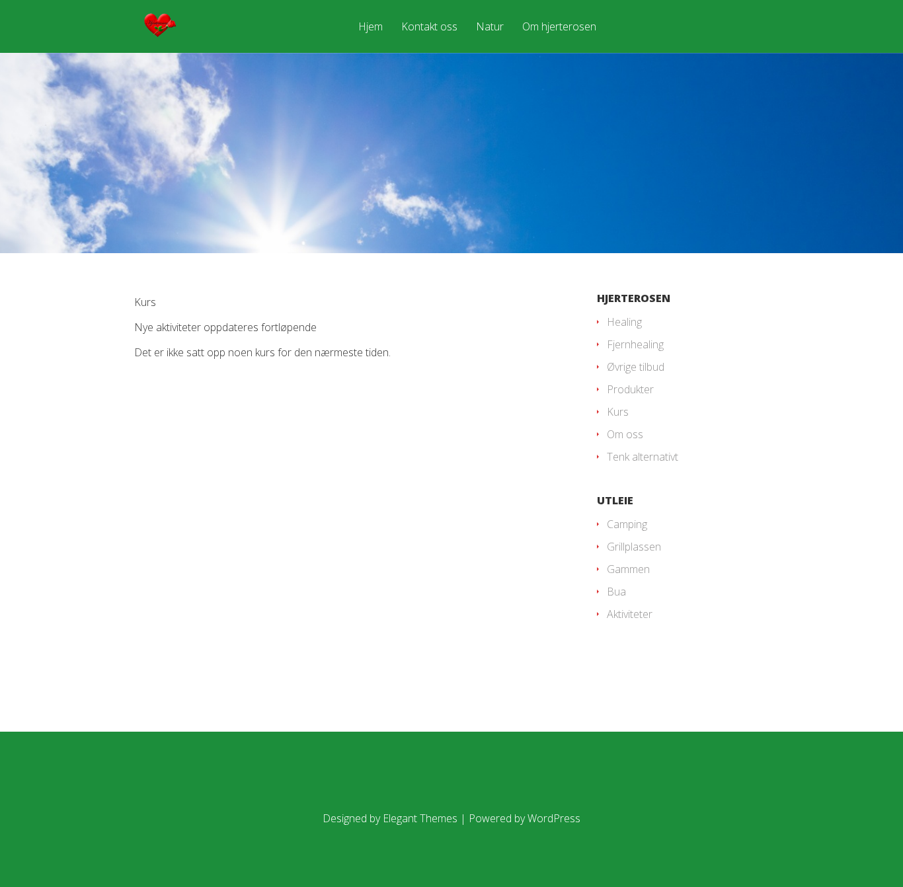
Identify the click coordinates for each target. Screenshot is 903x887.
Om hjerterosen (559, 27)
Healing (624, 322)
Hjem (370, 27)
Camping (627, 524)
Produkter (630, 389)
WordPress (554, 818)
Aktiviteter (629, 614)
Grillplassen (634, 546)
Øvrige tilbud (635, 367)
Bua (616, 591)
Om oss (625, 434)
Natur (490, 27)
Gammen (628, 569)
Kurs (618, 412)
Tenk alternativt (642, 456)
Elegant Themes (420, 818)
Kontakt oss (429, 27)
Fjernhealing (635, 344)
